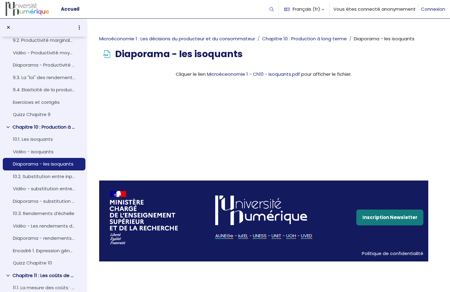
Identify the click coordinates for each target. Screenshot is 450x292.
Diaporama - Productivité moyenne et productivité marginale (44, 65)
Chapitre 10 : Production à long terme (44, 127)
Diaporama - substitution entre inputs (44, 201)
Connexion (433, 9)
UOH (291, 235)
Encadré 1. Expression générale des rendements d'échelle (44, 250)
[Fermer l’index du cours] (8, 27)
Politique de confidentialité (392, 253)
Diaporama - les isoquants (43, 164)
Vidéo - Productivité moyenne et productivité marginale (44, 52)
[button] (272, 9)
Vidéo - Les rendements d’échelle (44, 226)
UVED (306, 235)
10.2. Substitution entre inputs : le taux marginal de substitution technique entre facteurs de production (44, 176)
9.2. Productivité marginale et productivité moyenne (44, 40)
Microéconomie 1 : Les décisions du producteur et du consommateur (177, 38)
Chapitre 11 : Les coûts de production (44, 275)
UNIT (276, 235)
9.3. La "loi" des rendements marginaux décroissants (44, 77)
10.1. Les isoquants (33, 139)
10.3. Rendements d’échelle (43, 213)
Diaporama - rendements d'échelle (44, 238)
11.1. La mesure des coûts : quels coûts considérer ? (44, 287)
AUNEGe (224, 235)
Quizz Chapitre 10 (32, 263)
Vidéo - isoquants (33, 151)
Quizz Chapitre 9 (32, 114)
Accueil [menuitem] (70, 9)
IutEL (243, 235)
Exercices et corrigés (36, 102)
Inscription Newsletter (390, 217)
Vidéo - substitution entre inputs (44, 188)
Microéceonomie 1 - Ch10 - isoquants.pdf (253, 74)
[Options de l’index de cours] (79, 27)
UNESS (260, 235)
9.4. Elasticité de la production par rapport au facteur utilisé (44, 89)
